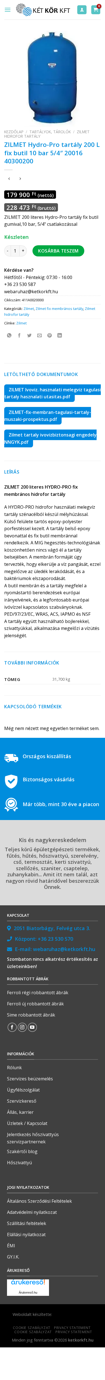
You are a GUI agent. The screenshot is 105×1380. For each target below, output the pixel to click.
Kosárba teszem (58, 251)
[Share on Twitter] (29, 335)
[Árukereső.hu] (28, 1284)
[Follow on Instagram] (22, 1027)
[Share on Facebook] (19, 335)
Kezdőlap (14, 131)
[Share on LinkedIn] (59, 335)
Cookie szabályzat (31, 1327)
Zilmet (29, 308)
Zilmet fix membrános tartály (59, 308)
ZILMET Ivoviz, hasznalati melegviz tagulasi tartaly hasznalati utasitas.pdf (52, 393)
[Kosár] (96, 9)
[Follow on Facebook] (12, 1027)
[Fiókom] (82, 9)
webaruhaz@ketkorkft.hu (64, 949)
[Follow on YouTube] (32, 1027)
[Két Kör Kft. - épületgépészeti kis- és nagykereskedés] (44, 9)
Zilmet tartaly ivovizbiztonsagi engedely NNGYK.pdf (50, 438)
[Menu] (7, 9)
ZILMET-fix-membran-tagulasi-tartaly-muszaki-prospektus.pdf (47, 416)
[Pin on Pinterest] (49, 335)
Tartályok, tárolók (50, 131)
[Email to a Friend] (39, 335)
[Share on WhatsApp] (9, 335)
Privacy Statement (72, 1327)
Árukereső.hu (28, 1292)
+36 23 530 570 (55, 938)
